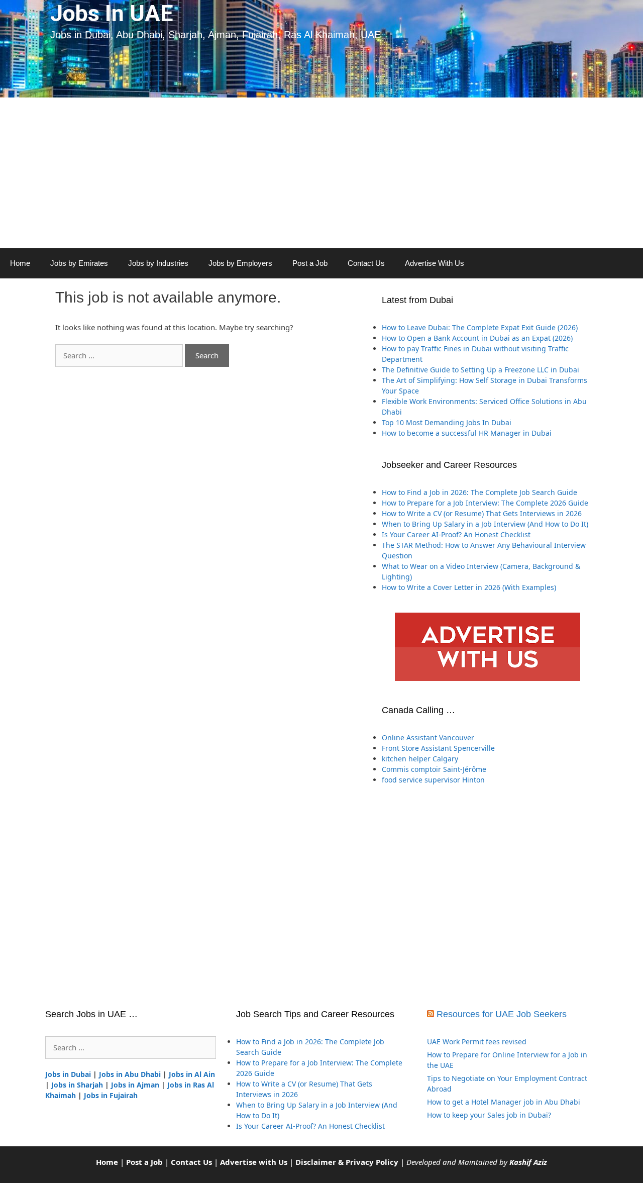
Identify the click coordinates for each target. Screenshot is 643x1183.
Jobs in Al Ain (192, 1074)
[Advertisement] (321, 173)
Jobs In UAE (111, 13)
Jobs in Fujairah (111, 1095)
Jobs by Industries (158, 263)
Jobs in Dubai (68, 1074)
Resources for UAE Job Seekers (502, 1014)
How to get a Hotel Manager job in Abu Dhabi (503, 1102)
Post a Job (310, 263)
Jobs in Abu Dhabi (130, 1074)
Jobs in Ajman (135, 1085)
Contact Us (366, 263)
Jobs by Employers (240, 263)
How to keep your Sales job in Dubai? (489, 1115)
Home (20, 263)
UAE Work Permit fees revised (476, 1041)
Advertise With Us (434, 263)
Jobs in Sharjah (77, 1085)
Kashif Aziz (528, 1162)
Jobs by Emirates (79, 263)
